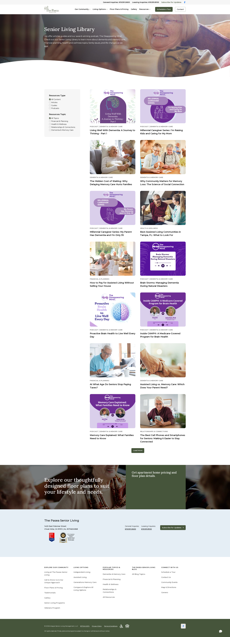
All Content (56, 99)
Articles (54, 102)
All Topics (55, 118)
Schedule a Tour (164, 9)
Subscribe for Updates (171, 2)
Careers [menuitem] (164, 592)
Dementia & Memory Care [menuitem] (114, 574)
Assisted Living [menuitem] (80, 577)
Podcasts (55, 108)
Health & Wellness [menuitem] (110, 584)
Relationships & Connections (63, 127)
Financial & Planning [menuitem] (112, 579)
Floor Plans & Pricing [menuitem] (53, 588)
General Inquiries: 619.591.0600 (116, 2)
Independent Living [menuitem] (82, 572)
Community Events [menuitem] (169, 582)
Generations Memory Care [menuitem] (85, 582)
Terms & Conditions (110, 626)
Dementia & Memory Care (62, 130)
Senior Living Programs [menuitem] (54, 603)
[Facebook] (183, 626)
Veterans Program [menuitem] (52, 608)
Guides (54, 105)
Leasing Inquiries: (145, 2)
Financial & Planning (59, 121)
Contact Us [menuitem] (166, 577)
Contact (180, 9)
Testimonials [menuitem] (50, 593)
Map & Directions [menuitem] (168, 587)
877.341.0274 (84, 626)
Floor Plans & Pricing (119, 9)
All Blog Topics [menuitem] (138, 574)
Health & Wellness (58, 124)
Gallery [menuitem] (47, 598)
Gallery (134, 9)
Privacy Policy (97, 626)
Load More (137, 450)
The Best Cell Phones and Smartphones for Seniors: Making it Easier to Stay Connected (162, 438)
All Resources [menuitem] (109, 597)
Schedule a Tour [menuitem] (168, 572)
